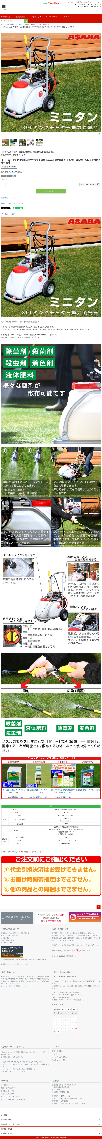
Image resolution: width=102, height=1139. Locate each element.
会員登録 (79, 2)
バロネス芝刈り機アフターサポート (14, 1100)
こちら (61, 956)
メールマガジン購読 (59, 1057)
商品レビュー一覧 (58, 1060)
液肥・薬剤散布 (37, 25)
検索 (26, 21)
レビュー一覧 (83, 6)
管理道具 (28, 25)
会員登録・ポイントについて (12, 1047)
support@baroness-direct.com (69, 992)
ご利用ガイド (89, 2)
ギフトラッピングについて (10, 1097)
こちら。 (27, 964)
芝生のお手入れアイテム (15, 25)
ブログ (99, 2)
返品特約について (8, 198)
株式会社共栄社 (96, 6)
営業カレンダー (64, 1000)
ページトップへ (99, 907)
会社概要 (55, 1081)
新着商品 (6, 17)
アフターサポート (95, 4)
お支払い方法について (10, 929)
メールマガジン (81, 4)
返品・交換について (9, 972)
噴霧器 (46, 25)
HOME (3, 25)
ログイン (71, 2)
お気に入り (37, 17)
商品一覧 (21, 17)
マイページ (52, 17)
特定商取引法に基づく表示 (10, 1124)
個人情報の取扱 (6, 1129)
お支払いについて (7, 1091)
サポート (4, 1081)
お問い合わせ (6, 1120)
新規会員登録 (57, 1051)
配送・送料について (60, 929)
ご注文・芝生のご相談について (64, 972)
